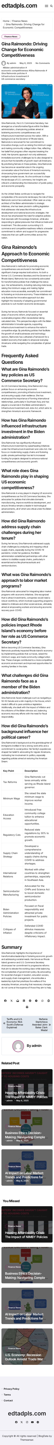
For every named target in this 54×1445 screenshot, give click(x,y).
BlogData (43, 1436)
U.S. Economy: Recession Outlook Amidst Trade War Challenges (24, 1359)
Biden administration (14, 67)
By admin (11, 63)
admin (37, 1046)
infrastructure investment (14, 76)
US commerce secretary (13, 79)
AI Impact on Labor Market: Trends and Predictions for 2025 (24, 1177)
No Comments (43, 63)
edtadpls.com (19, 5)
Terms (7, 1394)
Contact (8, 1400)
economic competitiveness (14, 70)
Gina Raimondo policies (13, 73)
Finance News (10, 36)
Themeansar (26, 1439)
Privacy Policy (11, 1388)
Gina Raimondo (37, 70)
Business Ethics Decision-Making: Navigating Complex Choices (26, 1137)
